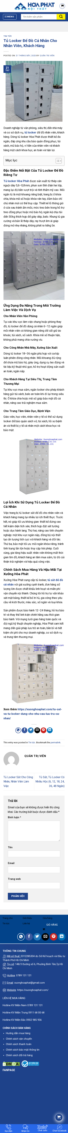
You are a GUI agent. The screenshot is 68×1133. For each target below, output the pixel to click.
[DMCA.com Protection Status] (11, 1063)
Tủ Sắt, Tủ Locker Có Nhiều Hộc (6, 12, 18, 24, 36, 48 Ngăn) (50, 782)
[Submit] (61, 17)
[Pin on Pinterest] (43, 730)
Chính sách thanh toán (18, 1044)
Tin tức (7, 36)
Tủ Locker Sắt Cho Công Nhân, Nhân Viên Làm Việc (18, 782)
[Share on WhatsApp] (18, 730)
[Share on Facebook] (24, 730)
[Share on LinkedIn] (50, 730)
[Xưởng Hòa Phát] (28, 6)
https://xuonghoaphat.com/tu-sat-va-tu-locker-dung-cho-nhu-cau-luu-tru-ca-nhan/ (32, 714)
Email (11, 863)
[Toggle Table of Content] (57, 161)
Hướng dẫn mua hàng (18, 1033)
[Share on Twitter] (31, 730)
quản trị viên (47, 55)
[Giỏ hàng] (62, 6)
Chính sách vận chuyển (19, 1038)
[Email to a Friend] (37, 730)
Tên (10, 847)
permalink (55, 742)
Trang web (14, 879)
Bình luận (14, 817)
